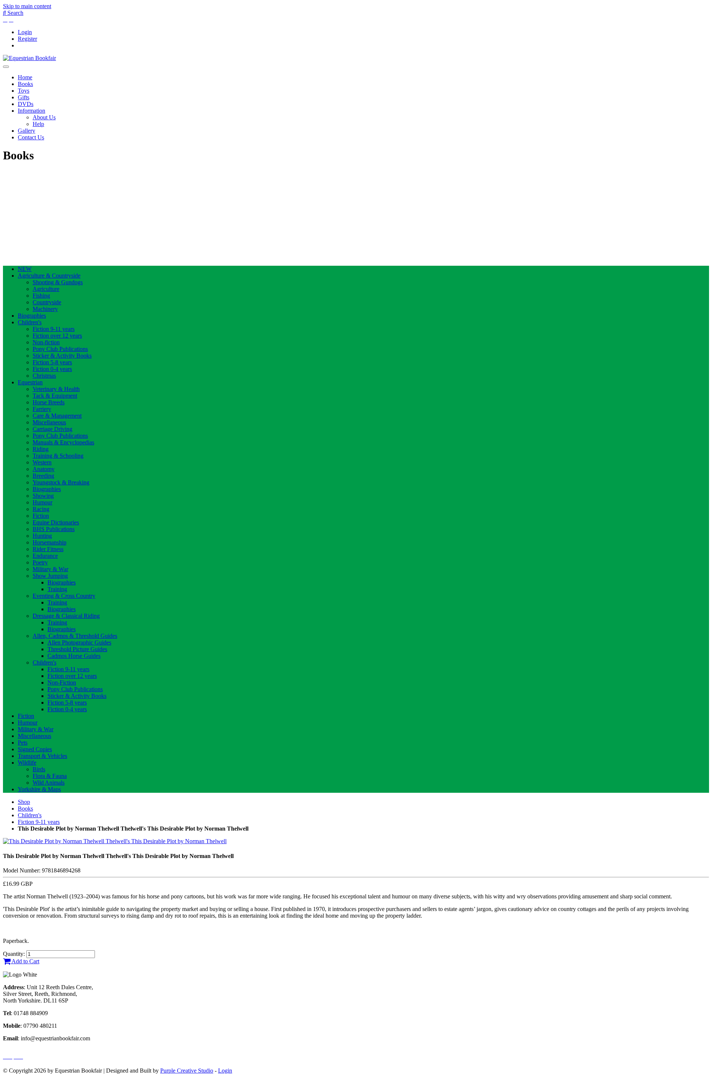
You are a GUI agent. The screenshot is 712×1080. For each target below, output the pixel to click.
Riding (41, 449)
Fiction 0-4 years (52, 369)
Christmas (44, 375)
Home (25, 77)
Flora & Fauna (50, 776)
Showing (43, 496)
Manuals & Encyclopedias (63, 442)
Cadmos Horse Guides (73, 656)
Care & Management (57, 416)
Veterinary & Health (56, 389)
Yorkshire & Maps (39, 789)
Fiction (41, 516)
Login (25, 32)
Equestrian (30, 382)
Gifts (23, 97)
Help (38, 124)
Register (27, 39)
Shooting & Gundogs (58, 282)
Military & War (50, 569)
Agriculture (46, 289)
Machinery (45, 309)
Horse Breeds (49, 402)
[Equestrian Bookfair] (29, 58)
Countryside (47, 302)
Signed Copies (35, 749)
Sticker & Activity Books (62, 355)
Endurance (45, 556)
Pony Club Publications (60, 349)
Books (25, 84)
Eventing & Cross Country (64, 596)
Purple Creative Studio (186, 1070)
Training (57, 589)
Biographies (32, 315)
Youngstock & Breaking (61, 482)
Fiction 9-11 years (54, 329)
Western (42, 462)
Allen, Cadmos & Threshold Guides (75, 636)
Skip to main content (27, 6)
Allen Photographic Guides (79, 642)
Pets (22, 742)
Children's (30, 322)
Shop (24, 802)
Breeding (43, 476)
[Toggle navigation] (6, 67)
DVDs (25, 104)
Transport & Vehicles (42, 756)
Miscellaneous (49, 422)
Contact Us (31, 137)
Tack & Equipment (55, 395)
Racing (41, 509)
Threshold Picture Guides (77, 649)
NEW (25, 269)
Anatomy (44, 469)
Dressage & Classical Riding (66, 616)
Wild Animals (49, 782)
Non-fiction (46, 342)
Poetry (40, 562)
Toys (23, 90)
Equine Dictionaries (56, 522)
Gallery (26, 130)
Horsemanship (49, 542)
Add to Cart (24, 961)
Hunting (42, 536)
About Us (44, 117)
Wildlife (27, 762)
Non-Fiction (61, 682)
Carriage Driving (52, 429)
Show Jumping (50, 576)
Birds (39, 769)
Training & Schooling (58, 456)
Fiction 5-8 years (52, 362)
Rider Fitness (48, 549)
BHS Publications (54, 529)
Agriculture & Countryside (49, 275)
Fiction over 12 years (57, 335)
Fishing (41, 295)
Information (31, 110)
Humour (42, 502)
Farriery (42, 409)
